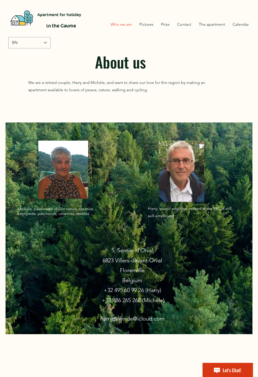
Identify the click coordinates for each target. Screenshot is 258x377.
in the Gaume (61, 26)
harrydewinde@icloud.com (132, 318)
